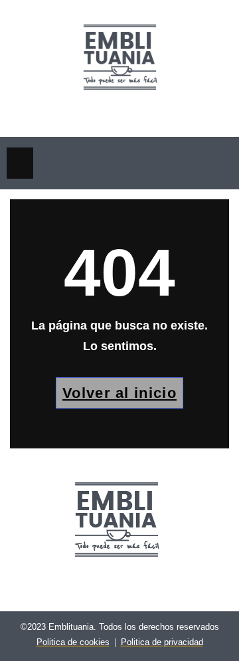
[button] (20, 163)
